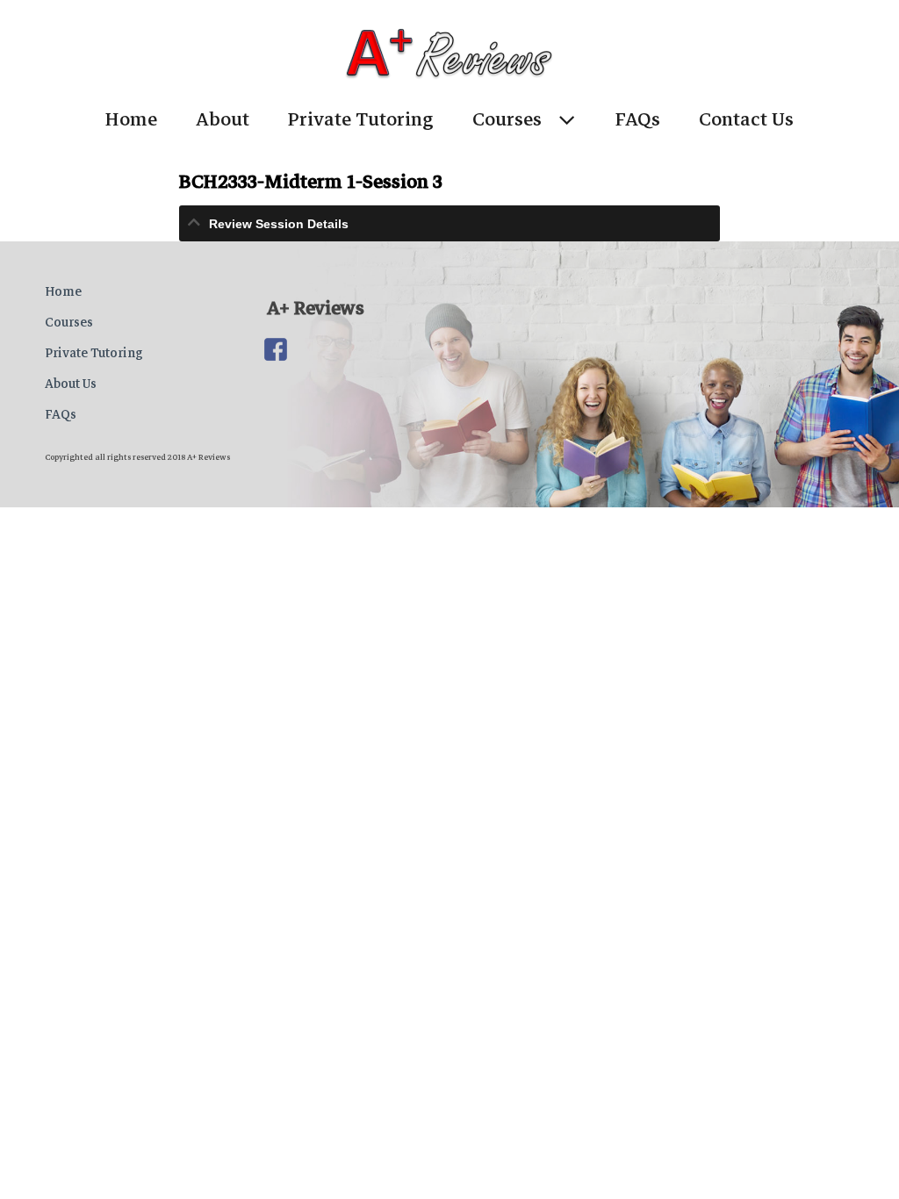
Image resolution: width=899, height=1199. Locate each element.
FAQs (637, 119)
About (222, 119)
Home (131, 119)
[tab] (450, 223)
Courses (507, 119)
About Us (71, 383)
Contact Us (746, 119)
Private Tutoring (361, 119)
